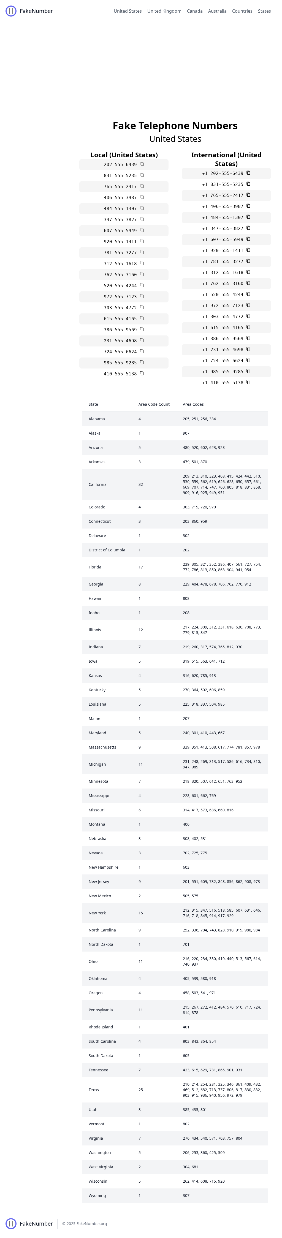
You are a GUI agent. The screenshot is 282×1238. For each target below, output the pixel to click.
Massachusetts (102, 747)
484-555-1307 (122, 208)
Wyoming (97, 1195)
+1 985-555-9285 (224, 371)
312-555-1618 (122, 263)
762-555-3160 (122, 274)
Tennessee (98, 1069)
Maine (94, 718)
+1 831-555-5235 (224, 184)
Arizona (96, 447)
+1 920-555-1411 (224, 250)
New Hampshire (103, 867)
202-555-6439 (122, 164)
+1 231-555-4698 (224, 349)
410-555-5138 (122, 373)
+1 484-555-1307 (224, 217)
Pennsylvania (101, 1009)
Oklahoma (98, 978)
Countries (242, 11)
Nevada (96, 852)
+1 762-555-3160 (224, 283)
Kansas (95, 675)
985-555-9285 (122, 362)
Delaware (97, 535)
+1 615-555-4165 (224, 327)
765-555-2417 (122, 186)
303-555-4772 (122, 307)
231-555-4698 (122, 340)
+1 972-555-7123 (224, 305)
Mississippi (99, 795)
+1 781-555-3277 (224, 261)
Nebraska (97, 838)
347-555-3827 (122, 219)
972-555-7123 (122, 296)
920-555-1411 (122, 241)
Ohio (93, 961)
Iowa (93, 661)
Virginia (96, 1138)
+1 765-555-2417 (224, 195)
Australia (217, 11)
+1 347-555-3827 (224, 228)
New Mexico (100, 895)
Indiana (96, 646)
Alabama (97, 418)
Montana (97, 824)
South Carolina (102, 1041)
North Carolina (102, 930)
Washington (100, 1152)
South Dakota (101, 1055)
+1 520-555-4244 (224, 294)
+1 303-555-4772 (224, 316)
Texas (94, 1089)
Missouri (97, 809)
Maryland (97, 732)
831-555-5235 (122, 175)
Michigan (97, 764)
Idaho (94, 612)
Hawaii (95, 598)
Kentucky (97, 689)
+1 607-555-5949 (224, 239)
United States (128, 11)
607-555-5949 (122, 230)
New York (97, 912)
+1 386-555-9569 (224, 338)
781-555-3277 (122, 252)
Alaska (95, 433)
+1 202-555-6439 (224, 173)
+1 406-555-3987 (224, 206)
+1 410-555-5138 (224, 382)
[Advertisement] (141, 63)
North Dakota (101, 944)
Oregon (96, 992)
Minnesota (98, 781)
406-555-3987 (122, 197)
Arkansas (97, 461)
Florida (95, 567)
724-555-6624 (122, 351)
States (264, 11)
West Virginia (101, 1166)
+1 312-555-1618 (224, 272)
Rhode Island (101, 1027)
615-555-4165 (122, 318)
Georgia (96, 584)
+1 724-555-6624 (224, 360)
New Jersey (99, 881)
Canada (195, 11)
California (98, 484)
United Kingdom (164, 11)
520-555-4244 (122, 285)
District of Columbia (107, 549)
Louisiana (97, 704)
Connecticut (100, 521)
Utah (93, 1109)
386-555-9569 (122, 329)
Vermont (96, 1123)
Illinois (95, 629)
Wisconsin (98, 1181)
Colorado (97, 507)
